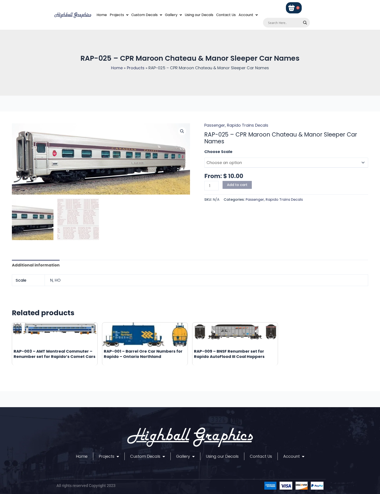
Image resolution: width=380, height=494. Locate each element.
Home (102, 14)
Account (246, 14)
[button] (182, 131)
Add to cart (237, 184)
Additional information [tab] (36, 265)
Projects (117, 14)
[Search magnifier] (305, 23)
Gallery (171, 14)
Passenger (214, 125)
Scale (210, 151)
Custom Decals (144, 14)
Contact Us (226, 14)
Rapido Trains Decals (247, 125)
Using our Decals (199, 14)
